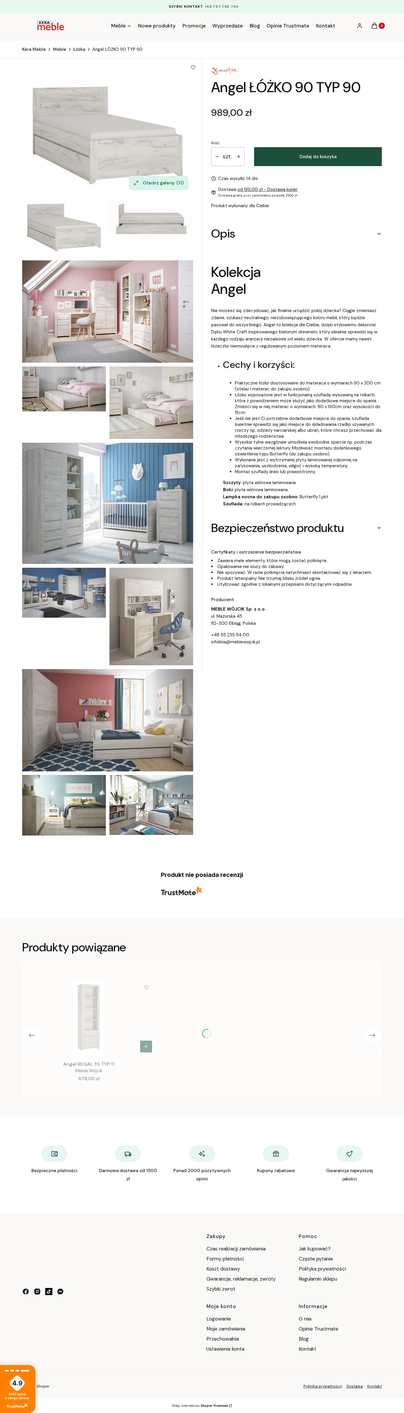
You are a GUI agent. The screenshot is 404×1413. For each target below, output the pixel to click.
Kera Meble (34, 49)
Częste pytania (316, 1258)
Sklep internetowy (200, 1406)
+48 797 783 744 (221, 6)
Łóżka (79, 49)
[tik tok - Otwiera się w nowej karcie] (48, 1291)
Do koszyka (146, 1046)
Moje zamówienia (225, 1329)
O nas (305, 1318)
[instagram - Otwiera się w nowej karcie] (37, 1291)
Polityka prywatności (322, 1269)
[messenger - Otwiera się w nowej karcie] (60, 1291)
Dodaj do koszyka (318, 157)
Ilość (215, 142)
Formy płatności (225, 1258)
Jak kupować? (315, 1248)
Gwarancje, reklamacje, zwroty (241, 1279)
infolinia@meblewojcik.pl (235, 642)
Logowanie (218, 1318)
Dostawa (355, 1386)
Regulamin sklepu (318, 1279)
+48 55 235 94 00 (230, 635)
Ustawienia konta (225, 1349)
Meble (59, 49)
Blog (304, 1339)
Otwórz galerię (163, 183)
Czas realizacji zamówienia (236, 1248)
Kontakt (307, 1349)
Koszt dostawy (223, 1269)
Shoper (43, 1386)
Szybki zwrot (220, 1289)
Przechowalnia (222, 1339)
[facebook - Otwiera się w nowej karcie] (25, 1291)
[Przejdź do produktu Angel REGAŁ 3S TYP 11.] (88, 1017)
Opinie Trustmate (318, 1329)
